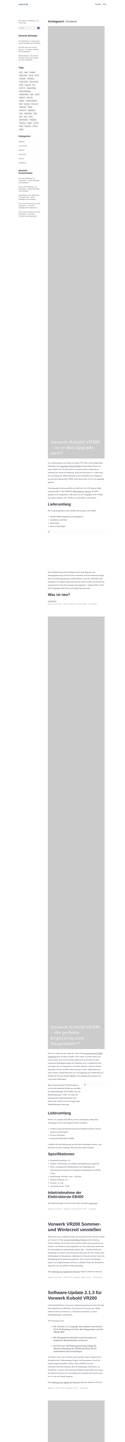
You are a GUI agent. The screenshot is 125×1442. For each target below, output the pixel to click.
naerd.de (23, 4)
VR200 (84, 1209)
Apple (26, 72)
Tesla (25, 116)
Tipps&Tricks (22, 163)
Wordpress (28, 126)
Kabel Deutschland (24, 91)
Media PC (22, 97)
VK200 (72, 1076)
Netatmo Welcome (31, 101)
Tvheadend (32, 120)
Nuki (20, 104)
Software (21, 158)
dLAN (37, 75)
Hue (33, 85)
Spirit (35, 113)
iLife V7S (22, 88)
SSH (20, 116)
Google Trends (23, 82)
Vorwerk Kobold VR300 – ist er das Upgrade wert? (75, 448)
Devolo (31, 75)
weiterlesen (52, 601)
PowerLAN (22, 110)
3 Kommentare (92, 604)
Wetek (21, 126)
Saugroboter (31, 110)
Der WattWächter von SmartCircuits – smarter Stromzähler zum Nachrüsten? (29, 180)
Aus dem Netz (23, 146)
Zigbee (21, 129)
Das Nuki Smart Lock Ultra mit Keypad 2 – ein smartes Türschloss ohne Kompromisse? (29, 49)
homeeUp (28, 85)
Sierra (21, 113)
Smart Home (28, 113)
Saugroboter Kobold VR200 (70, 466)
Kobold (66, 604)
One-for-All (34, 104)
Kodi (31, 94)
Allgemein (22, 141)
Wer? (104, 4)
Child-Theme (23, 75)
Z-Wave (35, 126)
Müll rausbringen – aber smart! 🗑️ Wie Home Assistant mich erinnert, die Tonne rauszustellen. (29, 58)
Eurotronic (22, 78)
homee (21, 85)
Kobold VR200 (23, 94)
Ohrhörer (26, 104)
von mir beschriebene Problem (75, 1240)
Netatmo (21, 101)
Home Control (34, 82)
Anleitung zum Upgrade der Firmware (66, 1272)
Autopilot (32, 72)
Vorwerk (35, 123)
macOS (37, 94)
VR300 (84, 604)
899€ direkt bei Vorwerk (82, 491)
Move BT (30, 97)
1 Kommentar (92, 1209)
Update (29, 123)
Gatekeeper (30, 78)
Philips (30, 107)
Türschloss (22, 123)
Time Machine (23, 120)
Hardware (21, 150)
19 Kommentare (97, 1277)
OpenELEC (22, 107)
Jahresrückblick (31, 88)
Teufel (30, 116)
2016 (20, 72)
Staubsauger (67, 1209)
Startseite (98, 4)
